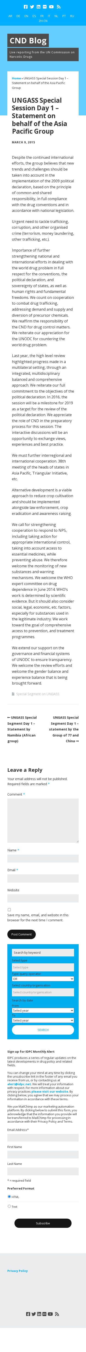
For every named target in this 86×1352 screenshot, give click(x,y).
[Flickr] (44, 7)
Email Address (18, 1130)
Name (13, 850)
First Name (14, 1147)
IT (49, 16)
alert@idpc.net (19, 1084)
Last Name (14, 1164)
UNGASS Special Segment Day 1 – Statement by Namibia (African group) (22, 729)
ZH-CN (43, 21)
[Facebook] (26, 7)
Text (14, 1207)
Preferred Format (20, 1188)
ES (34, 16)
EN (26, 16)
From (15, 1005)
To (13, 1015)
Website (13, 890)
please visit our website (49, 1091)
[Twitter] (32, 7)
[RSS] (58, 7)
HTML (15, 1197)
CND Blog (28, 40)
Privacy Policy (17, 1271)
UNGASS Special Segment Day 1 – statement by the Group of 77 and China (64, 729)
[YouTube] (51, 7)
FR (42, 16)
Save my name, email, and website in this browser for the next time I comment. (38, 917)
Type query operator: (27, 974)
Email (12, 870)
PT (64, 16)
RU (72, 16)
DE (18, 16)
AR (10, 16)
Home (16, 78)
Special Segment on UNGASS (37, 694)
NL (56, 16)
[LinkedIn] (38, 7)
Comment (16, 794)
